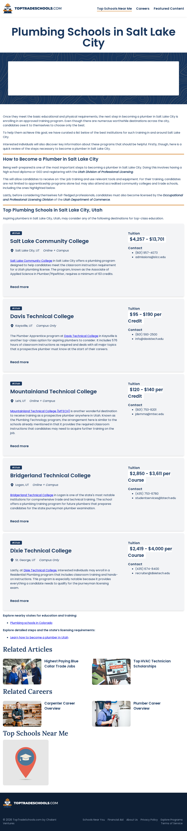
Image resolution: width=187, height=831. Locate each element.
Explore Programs (172, 820)
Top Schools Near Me (114, 8)
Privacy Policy (149, 820)
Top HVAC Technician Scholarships (152, 664)
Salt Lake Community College (31, 261)
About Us (132, 820)
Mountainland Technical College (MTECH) (40, 411)
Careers (142, 8)
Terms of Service (172, 823)
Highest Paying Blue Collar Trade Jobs (61, 664)
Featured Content (169, 8)
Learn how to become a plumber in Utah (39, 637)
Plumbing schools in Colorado (31, 623)
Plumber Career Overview (147, 706)
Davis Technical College (81, 336)
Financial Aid (115, 820)
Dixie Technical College (40, 570)
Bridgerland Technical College (31, 495)
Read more (19, 287)
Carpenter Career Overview (59, 706)
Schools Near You (94, 820)
